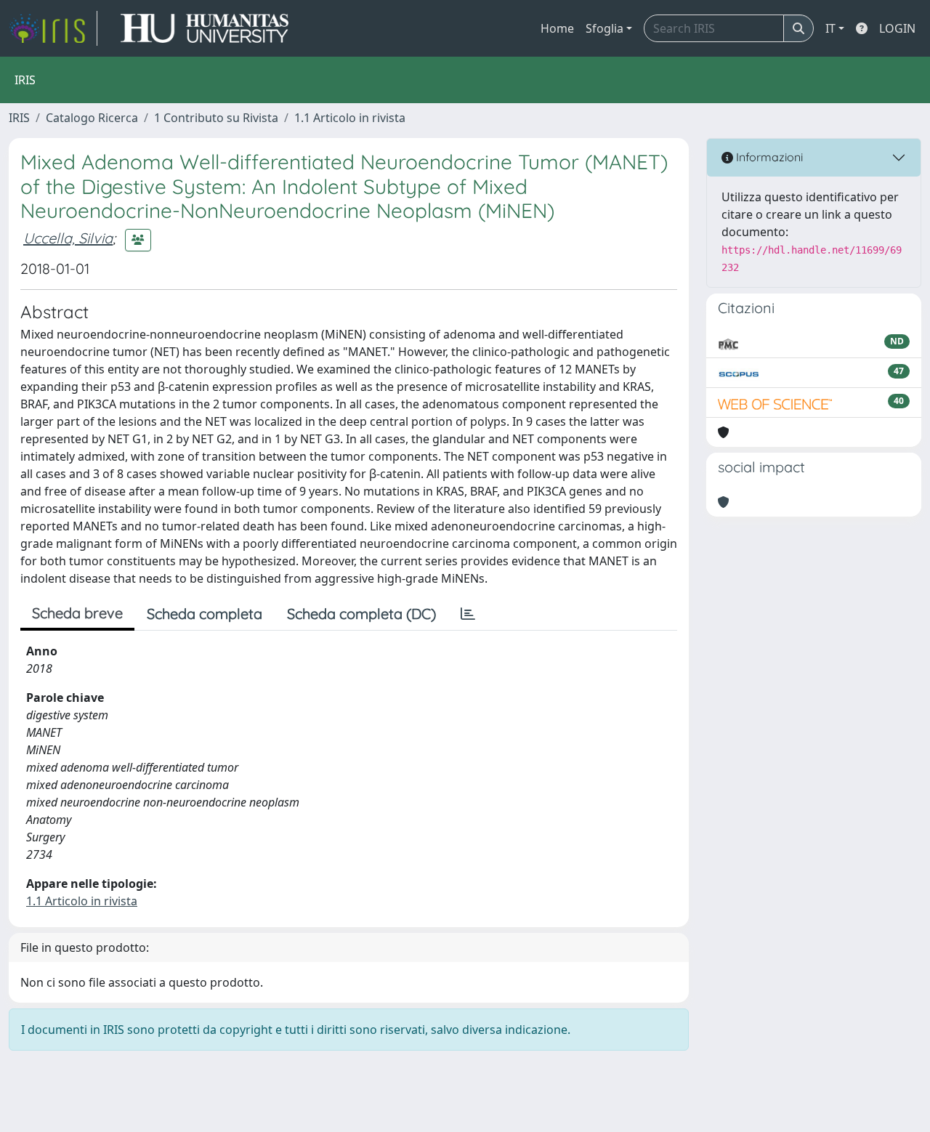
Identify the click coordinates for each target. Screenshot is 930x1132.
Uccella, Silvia (68, 238)
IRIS (19, 118)
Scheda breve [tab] (77, 613)
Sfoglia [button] (604, 28)
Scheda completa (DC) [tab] (361, 614)
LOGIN (897, 28)
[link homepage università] (204, 28)
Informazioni (768, 157)
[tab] (468, 614)
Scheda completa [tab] (204, 614)
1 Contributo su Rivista (216, 118)
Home (557, 28)
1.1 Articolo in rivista (349, 118)
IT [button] (830, 28)
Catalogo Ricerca (92, 118)
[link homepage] (53, 28)
